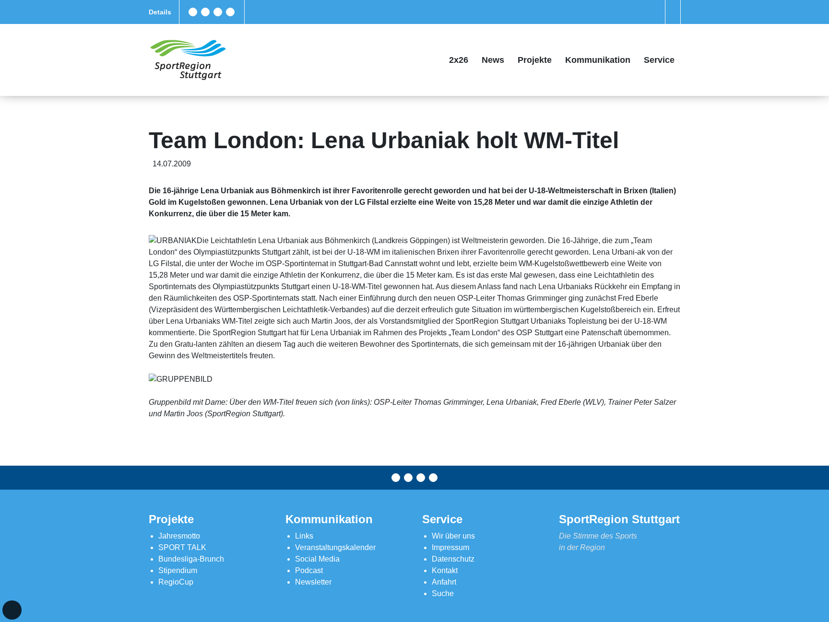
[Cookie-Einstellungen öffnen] (12, 610)
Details (160, 12)
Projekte (535, 60)
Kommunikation (597, 60)
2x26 (458, 60)
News (493, 60)
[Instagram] (217, 12)
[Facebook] (193, 12)
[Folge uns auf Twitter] (205, 12)
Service (659, 60)
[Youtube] (230, 12)
